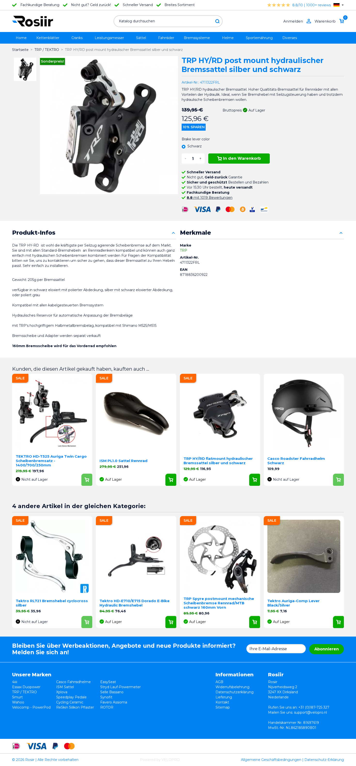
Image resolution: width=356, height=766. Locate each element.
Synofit (106, 697)
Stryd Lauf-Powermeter (120, 687)
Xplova (61, 692)
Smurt (17, 697)
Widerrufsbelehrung (232, 687)
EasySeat (108, 682)
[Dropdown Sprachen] (338, 5)
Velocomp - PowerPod (31, 707)
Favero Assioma (113, 702)
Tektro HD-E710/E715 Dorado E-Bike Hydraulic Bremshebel (135, 602)
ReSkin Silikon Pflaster (75, 707)
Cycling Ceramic (69, 702)
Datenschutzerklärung (235, 692)
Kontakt (222, 702)
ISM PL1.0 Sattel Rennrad (123, 460)
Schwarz (194, 146)
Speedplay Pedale (71, 697)
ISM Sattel (65, 687)
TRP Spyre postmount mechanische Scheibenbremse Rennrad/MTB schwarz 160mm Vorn (219, 603)
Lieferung (224, 697)
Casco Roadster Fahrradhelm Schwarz (296, 460)
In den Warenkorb (242, 158)
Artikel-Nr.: (190, 82)
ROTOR (106, 707)
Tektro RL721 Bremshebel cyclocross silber (52, 602)
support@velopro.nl (310, 712)
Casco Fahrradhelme (73, 682)
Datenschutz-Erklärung (324, 760)
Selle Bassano (112, 692)
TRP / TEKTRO (24, 692)
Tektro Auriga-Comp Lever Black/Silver (293, 602)
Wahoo (18, 702)
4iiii (14, 682)
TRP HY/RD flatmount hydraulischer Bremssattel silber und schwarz (218, 460)
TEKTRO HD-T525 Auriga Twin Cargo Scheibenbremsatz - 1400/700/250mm (51, 460)
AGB (219, 682)
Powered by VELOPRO (160, 760)
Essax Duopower (26, 687)
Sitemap (223, 707)
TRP (183, 250)
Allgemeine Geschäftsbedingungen (271, 760)
